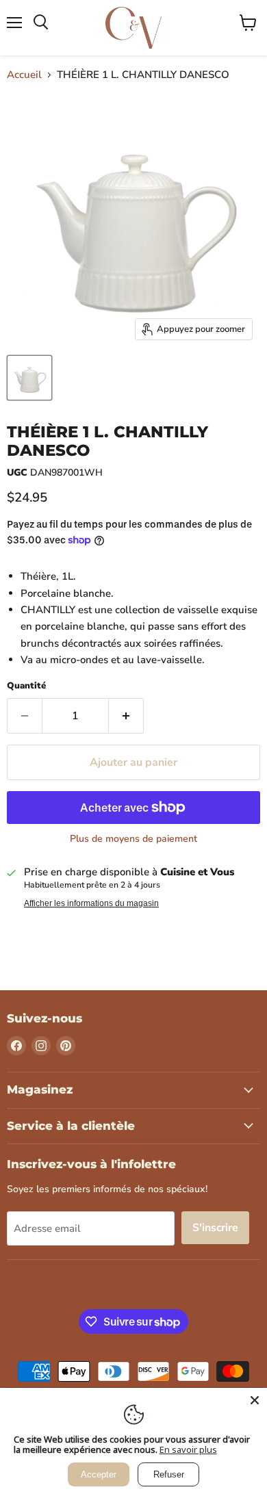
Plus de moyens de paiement (133, 839)
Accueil (24, 75)
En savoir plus (188, 1449)
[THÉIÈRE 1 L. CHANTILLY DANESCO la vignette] (29, 378)
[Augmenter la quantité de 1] (126, 716)
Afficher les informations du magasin (91, 903)
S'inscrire (215, 1227)
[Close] (255, 1400)
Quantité (26, 686)
